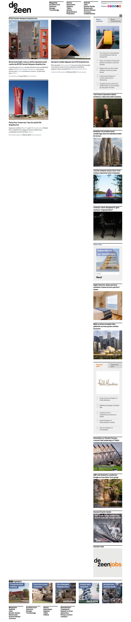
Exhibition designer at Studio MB (109, 406)
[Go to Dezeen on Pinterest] (108, 6)
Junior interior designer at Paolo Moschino (108, 399)
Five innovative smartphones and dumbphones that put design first (109, 55)
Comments (65, 609)
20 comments (81, 72)
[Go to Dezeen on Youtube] (120, 6)
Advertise (65, 613)
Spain (22, 67)
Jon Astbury (13, 76)
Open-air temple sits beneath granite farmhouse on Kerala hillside (109, 62)
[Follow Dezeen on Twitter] (118, 6)
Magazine (53, 3)
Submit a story (67, 611)
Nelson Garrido (66, 65)
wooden (19, 71)
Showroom (88, 8)
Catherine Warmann (58, 72)
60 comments (36, 135)
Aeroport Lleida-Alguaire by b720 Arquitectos (70, 62)
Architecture (54, 4)
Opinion (70, 6)
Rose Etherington (15, 135)
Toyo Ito (24, 128)
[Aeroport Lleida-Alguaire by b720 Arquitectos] (71, 40)
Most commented (116, 20)
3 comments (32, 76)
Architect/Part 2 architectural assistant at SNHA (108, 414)
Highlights (17, 581)
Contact (64, 616)
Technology (54, 10)
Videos (69, 10)
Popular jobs (99, 365)
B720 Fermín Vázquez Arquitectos (24, 69)
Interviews (71, 4)
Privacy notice (66, 615)
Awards (87, 3)
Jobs (86, 4)
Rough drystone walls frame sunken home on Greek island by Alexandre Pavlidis (109, 85)
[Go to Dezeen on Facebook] (115, 6)
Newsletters (72, 12)
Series (69, 3)
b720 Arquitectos (76, 69)
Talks (69, 8)
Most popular (99, 20)
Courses (87, 12)
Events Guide (89, 6)
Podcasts (71, 14)
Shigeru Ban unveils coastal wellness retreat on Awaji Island (109, 70)
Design (52, 8)
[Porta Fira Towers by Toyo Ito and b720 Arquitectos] (28, 101)
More (15, 73)
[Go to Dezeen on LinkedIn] (113, 6)
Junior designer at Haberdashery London (107, 421)
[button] (120, 16)
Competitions (89, 14)
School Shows (89, 10)
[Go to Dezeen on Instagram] (111, 6)
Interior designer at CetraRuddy (106, 429)
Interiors (52, 6)
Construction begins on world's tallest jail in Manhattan (107, 78)
